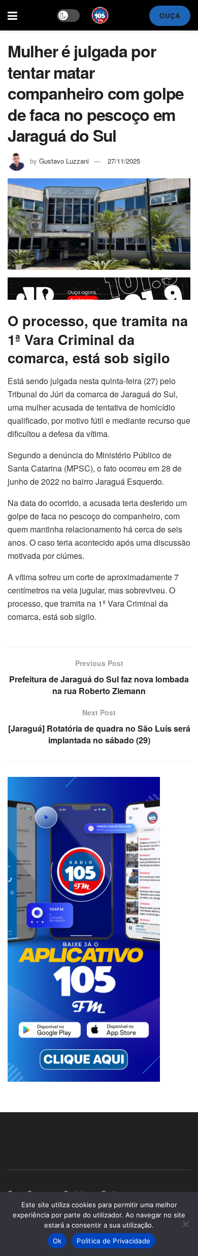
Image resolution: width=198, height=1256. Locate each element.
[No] (185, 1224)
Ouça (169, 15)
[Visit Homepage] (100, 15)
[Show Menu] (12, 15)
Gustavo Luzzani (64, 161)
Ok (57, 1241)
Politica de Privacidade (113, 1241)
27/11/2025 (124, 161)
